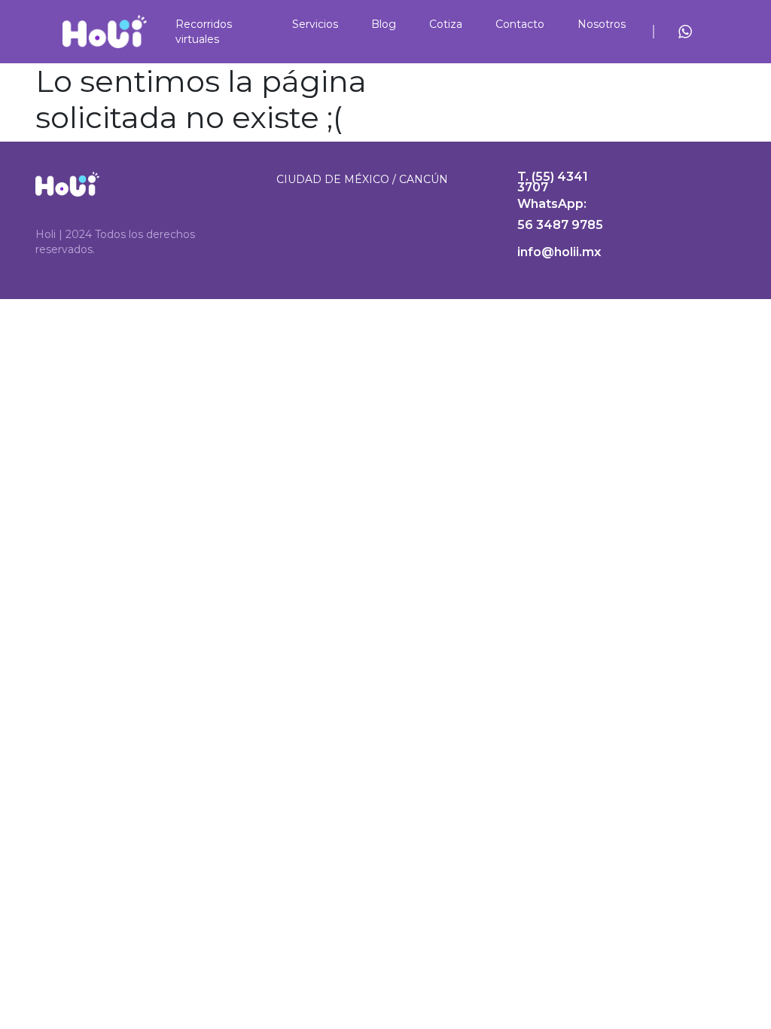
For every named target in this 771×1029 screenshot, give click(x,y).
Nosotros (601, 24)
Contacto (519, 24)
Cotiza (445, 24)
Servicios (315, 24)
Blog (383, 24)
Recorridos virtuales (203, 31)
